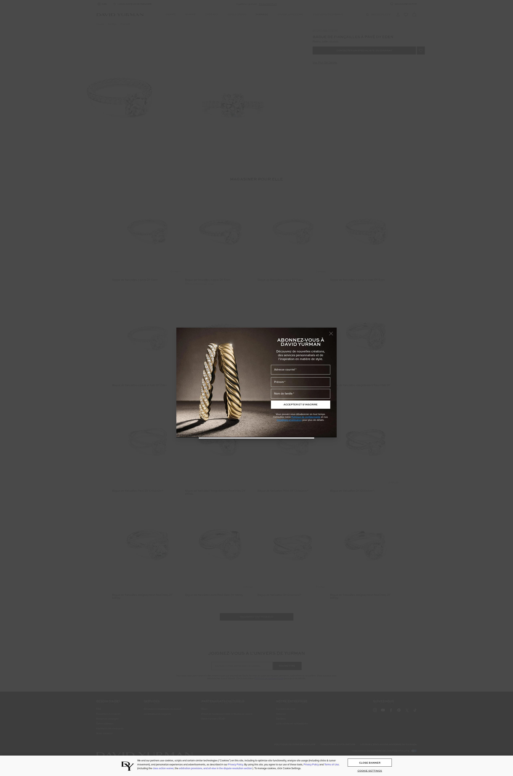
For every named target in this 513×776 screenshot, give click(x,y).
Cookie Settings (369, 770)
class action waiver (163, 768)
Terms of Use (331, 764)
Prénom (279, 382)
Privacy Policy (235, 764)
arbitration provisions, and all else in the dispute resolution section (215, 768)
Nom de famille (283, 394)
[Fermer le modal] (333, 332)
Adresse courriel (284, 369)
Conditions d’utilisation (289, 420)
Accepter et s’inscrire (301, 404)
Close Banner (369, 762)
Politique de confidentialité (305, 417)
